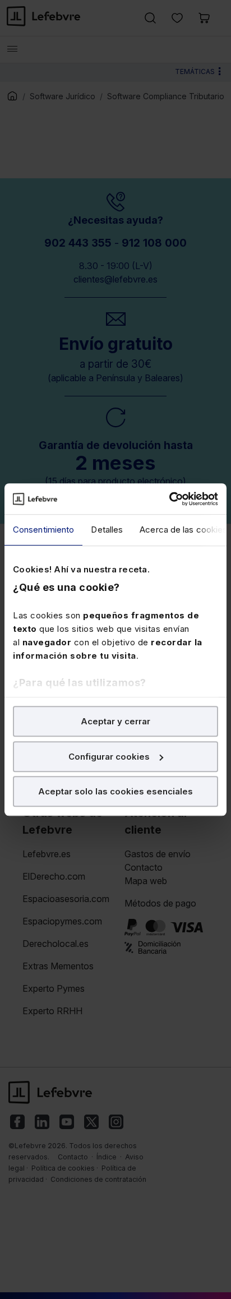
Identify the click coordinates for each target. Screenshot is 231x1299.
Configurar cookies (109, 756)
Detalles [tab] (107, 529)
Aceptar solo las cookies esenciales (115, 791)
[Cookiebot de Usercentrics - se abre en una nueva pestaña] (169, 499)
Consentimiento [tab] (43, 529)
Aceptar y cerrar (115, 721)
